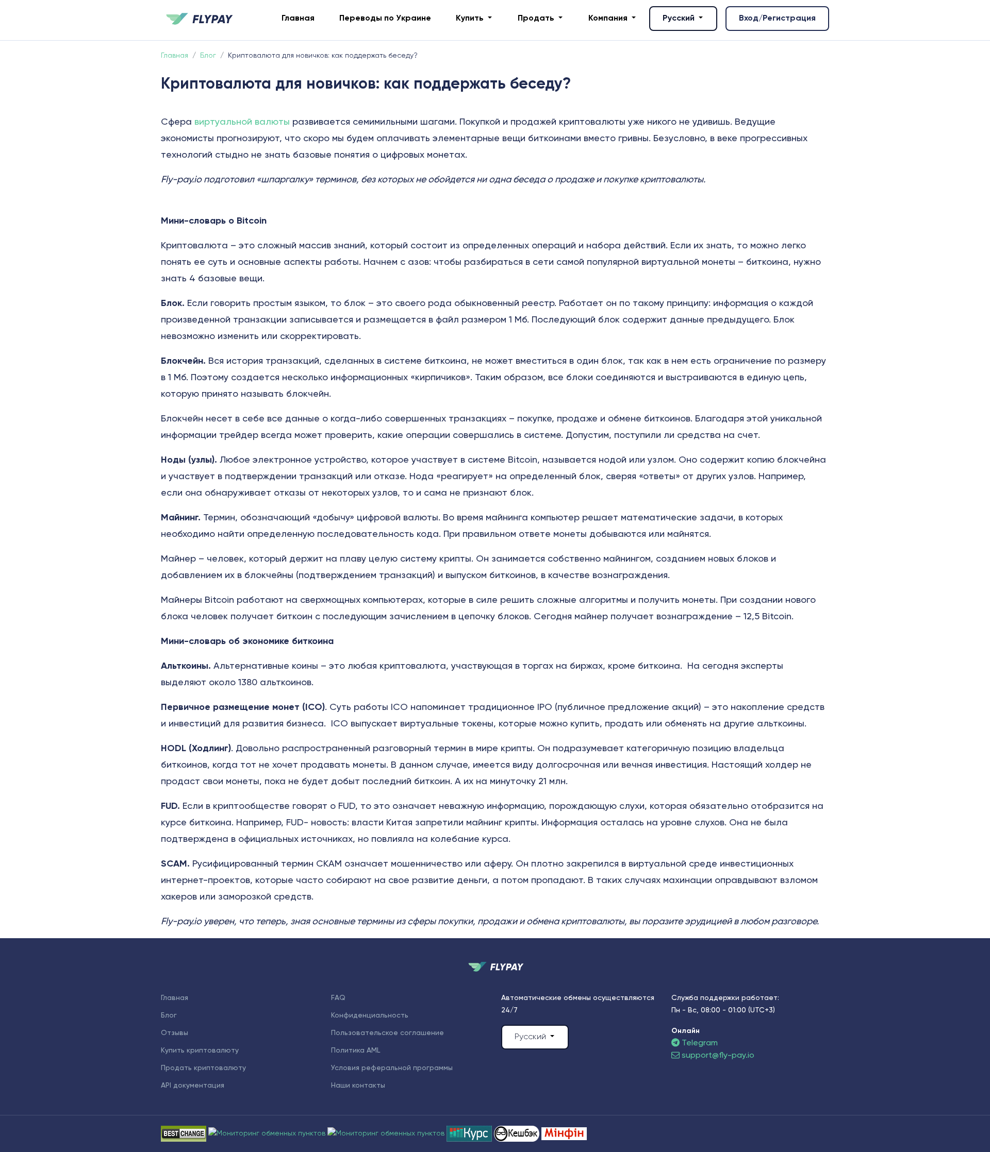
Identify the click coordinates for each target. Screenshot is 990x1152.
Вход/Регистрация (777, 18)
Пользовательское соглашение (387, 1033)
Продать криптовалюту (203, 1068)
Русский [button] (680, 18)
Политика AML (355, 1050)
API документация (192, 1085)
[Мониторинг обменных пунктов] (564, 1133)
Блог (169, 1015)
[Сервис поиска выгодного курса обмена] (387, 1133)
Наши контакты (358, 1085)
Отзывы (174, 1033)
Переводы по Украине (385, 18)
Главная (298, 18)
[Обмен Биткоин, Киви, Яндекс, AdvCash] (517, 1133)
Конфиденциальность (369, 1015)
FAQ (338, 998)
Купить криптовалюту (200, 1050)
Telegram (699, 1043)
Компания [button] (609, 18)
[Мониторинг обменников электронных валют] (470, 1133)
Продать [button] (537, 18)
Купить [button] (471, 18)
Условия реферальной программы (392, 1068)
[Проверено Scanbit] (267, 1133)
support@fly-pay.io (718, 1056)
